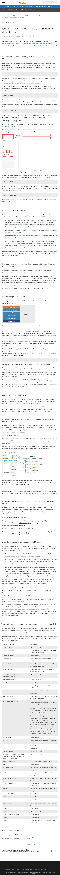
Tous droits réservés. (22, 872)
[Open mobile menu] (3, 2)
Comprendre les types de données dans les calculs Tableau (22, 227)
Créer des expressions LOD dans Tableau (14, 835)
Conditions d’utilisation (22, 867)
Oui (48, 851)
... (37, 15)
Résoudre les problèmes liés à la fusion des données (20, 248)
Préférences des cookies (27, 869)
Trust (13, 869)
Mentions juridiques (9, 867)
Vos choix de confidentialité (41, 869)
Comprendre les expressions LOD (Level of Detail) (31, 46)
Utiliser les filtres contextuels (47, 351)
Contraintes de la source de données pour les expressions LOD (27, 217)
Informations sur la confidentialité (39, 867)
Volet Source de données (15, 232)
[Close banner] (58, 6)
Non (54, 851)
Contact (18, 869)
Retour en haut (30, 844)
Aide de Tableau (7, 15)
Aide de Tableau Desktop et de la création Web (24, 15)
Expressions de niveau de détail (46, 15)
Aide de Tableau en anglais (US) (43, 6)
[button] (3, 22)
